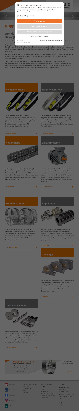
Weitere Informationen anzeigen (39, 36)
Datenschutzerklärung (55, 40)
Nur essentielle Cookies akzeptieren (39, 32)
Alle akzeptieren (39, 21)
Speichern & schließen (39, 26)
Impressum (43, 40)
